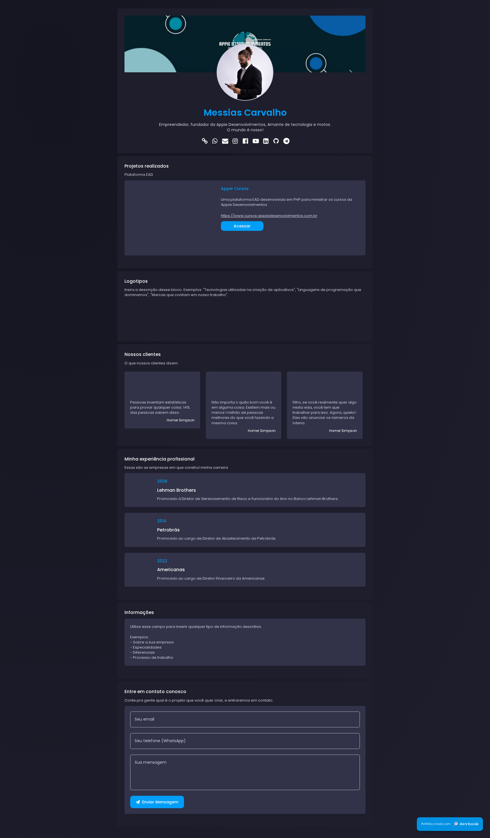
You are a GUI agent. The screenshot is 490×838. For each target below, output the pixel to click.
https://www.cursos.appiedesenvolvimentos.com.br (269, 215)
